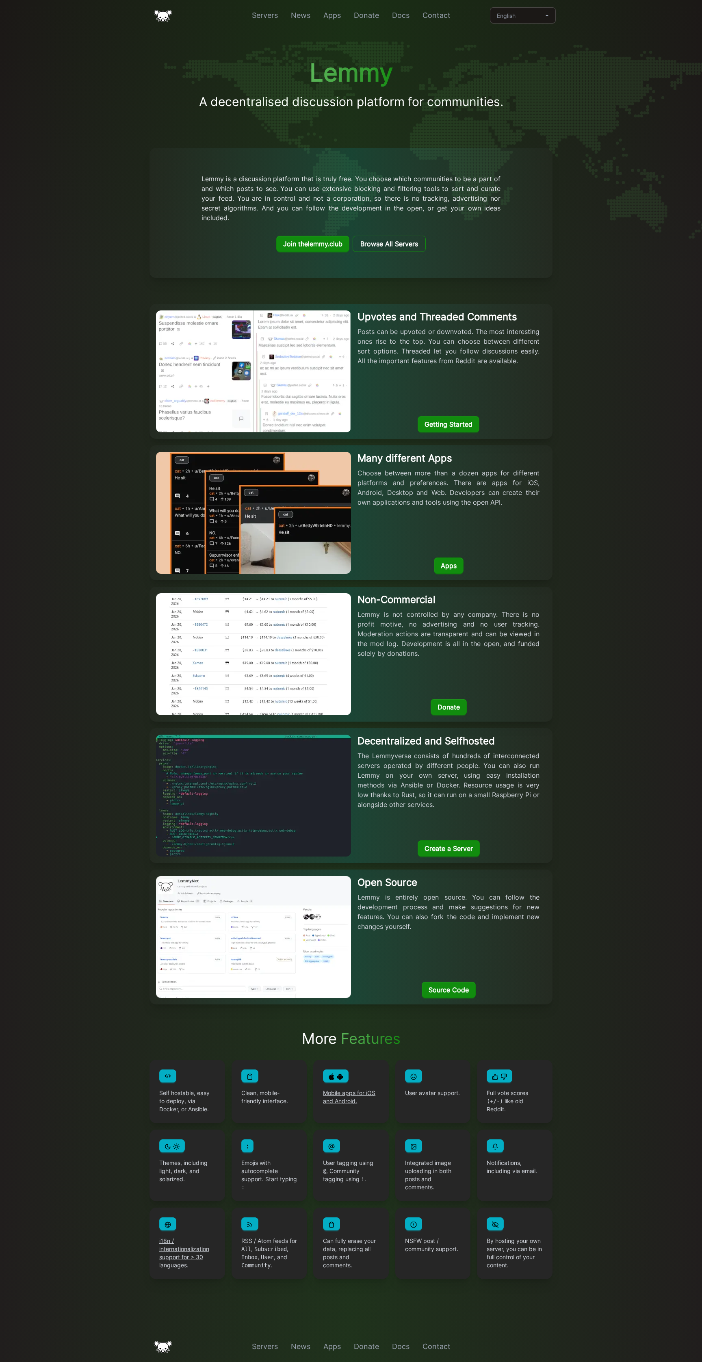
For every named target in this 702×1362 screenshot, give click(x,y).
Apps (332, 15)
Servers (265, 15)
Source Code (449, 990)
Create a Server (449, 848)
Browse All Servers (389, 244)
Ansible (197, 1109)
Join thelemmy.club (312, 244)
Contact (436, 15)
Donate (366, 15)
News (300, 15)
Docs (401, 15)
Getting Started (448, 424)
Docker (168, 1109)
